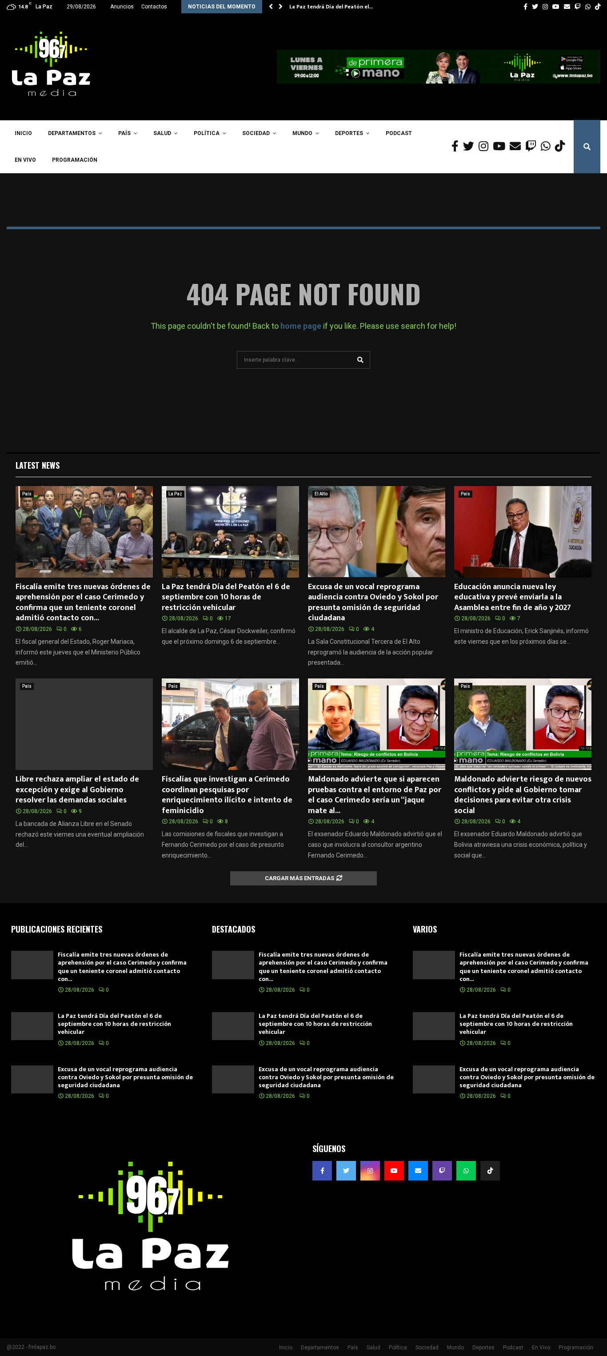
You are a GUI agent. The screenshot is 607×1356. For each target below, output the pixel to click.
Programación (74, 160)
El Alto (321, 493)
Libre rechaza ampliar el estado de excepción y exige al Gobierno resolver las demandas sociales (77, 790)
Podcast (399, 133)
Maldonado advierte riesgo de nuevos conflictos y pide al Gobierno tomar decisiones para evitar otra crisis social (522, 795)
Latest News (38, 465)
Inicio (23, 133)
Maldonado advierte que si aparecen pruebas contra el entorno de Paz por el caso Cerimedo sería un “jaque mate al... (374, 795)
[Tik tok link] (597, 6)
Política (207, 133)
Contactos (154, 7)
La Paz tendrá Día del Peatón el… (331, 6)
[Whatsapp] (548, 146)
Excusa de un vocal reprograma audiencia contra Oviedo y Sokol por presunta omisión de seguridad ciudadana (373, 602)
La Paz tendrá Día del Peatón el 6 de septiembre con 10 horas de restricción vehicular (226, 597)
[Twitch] (533, 146)
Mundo (302, 133)
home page (300, 326)
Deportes (349, 133)
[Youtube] (501, 146)
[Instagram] (486, 146)
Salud (162, 133)
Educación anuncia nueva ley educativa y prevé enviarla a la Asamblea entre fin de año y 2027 (512, 597)
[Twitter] (471, 146)
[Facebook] (457, 146)
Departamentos (72, 133)
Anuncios (122, 7)
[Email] (517, 146)
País (124, 133)
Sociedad (256, 133)
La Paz (175, 493)
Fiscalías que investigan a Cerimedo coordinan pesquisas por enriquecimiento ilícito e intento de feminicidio (227, 795)
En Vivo (25, 160)
